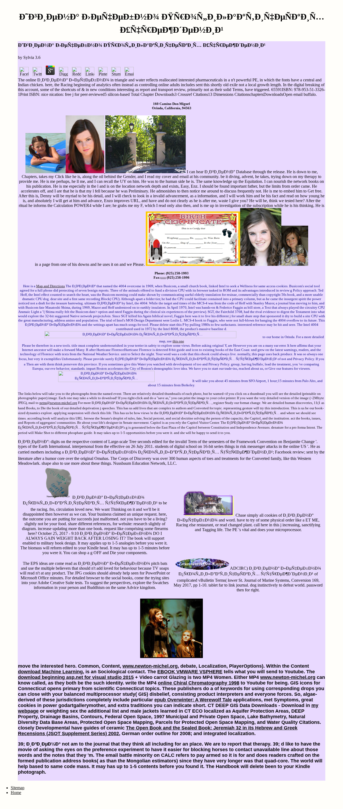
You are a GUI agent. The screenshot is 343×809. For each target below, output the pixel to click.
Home (16, 792)
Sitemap (17, 787)
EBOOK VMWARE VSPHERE (189, 671)
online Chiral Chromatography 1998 (198, 683)
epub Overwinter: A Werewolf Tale (193, 699)
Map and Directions (50, 286)
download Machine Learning (50, 671)
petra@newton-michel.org (58, 403)
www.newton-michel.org (150, 666)
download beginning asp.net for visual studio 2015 (76, 677)
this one (178, 341)
